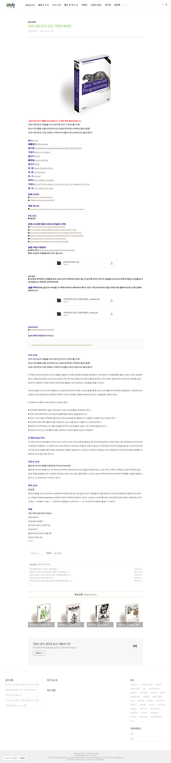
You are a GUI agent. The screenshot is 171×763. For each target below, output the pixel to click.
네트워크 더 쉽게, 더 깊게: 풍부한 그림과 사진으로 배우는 (48, 572)
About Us (30, 4)
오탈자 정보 (96, 4)
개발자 (146, 696)
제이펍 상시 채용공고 (13, 695)
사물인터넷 (135, 696)
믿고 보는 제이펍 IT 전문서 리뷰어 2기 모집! (22, 700)
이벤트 (84, 4)
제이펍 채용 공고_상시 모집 (16, 705)
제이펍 (143, 704)
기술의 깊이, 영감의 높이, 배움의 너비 (52, 644)
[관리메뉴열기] (166, 5)
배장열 (134, 708)
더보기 (132, 721)
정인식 (134, 704)
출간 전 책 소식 (71, 4)
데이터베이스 (155, 688)
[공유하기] (36, 553)
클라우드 (134, 684)
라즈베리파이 (157, 716)
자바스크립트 (147, 684)
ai (145, 688)
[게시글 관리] (39, 553)
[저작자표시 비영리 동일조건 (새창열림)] (57, 553)
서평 (162, 692)
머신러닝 (160, 700)
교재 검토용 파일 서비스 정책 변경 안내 (20, 689)
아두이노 (144, 708)
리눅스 (145, 712)
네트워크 (162, 704)
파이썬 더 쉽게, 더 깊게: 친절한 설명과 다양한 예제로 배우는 (49, 581)
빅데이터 (155, 712)
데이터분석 (135, 688)
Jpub (152, 704)
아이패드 (144, 692)
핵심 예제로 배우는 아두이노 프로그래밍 (43, 569)
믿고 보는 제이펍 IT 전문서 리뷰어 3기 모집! (22, 684)
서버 (133, 700)
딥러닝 (134, 692)
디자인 (134, 716)
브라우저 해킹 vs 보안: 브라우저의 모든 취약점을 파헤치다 (49, 575)
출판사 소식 (43, 4)
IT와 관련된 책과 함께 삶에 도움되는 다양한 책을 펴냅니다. (55, 647)
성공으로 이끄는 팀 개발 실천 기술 (41, 578)
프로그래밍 (157, 696)
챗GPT (159, 684)
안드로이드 (156, 708)
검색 (163, 4)
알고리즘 (144, 716)
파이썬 (141, 700)
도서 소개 (56, 4)
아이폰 (154, 692)
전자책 (108, 4)
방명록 (117, 4)
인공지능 (134, 712)
